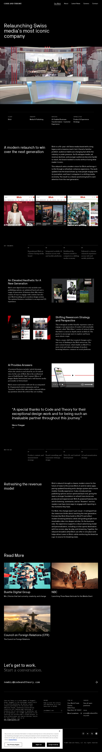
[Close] (59, 731)
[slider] (62, 384)
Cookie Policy (13, 739)
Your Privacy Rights (13, 744)
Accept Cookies (53, 744)
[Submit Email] (61, 711)
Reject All (39, 744)
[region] (32, 739)
